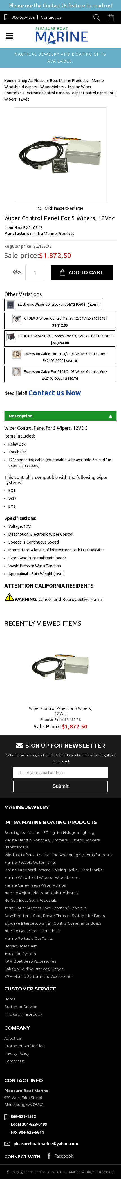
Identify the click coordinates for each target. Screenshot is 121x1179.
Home (10, 999)
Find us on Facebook (23, 1014)
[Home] (62, 42)
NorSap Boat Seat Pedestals (30, 900)
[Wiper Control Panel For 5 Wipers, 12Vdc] (60, 194)
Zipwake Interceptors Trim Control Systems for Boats (52, 923)
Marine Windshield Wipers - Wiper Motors (42, 877)
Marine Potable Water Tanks (30, 862)
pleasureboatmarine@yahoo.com (46, 1143)
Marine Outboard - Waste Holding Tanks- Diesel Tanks (53, 870)
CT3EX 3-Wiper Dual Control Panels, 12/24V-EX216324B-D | (65, 339)
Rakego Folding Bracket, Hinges (33, 969)
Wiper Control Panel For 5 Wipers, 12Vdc (60, 711)
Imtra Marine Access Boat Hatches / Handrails (45, 908)
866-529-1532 (23, 17)
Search (97, 17)
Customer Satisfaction (24, 1045)
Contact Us (51, 17)
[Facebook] (60, 1157)
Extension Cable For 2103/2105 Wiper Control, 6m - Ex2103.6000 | (65, 375)
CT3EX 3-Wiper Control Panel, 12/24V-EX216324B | (65, 321)
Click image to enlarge (64, 208)
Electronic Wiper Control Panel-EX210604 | (59, 304)
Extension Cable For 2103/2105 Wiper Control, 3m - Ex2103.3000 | (65, 357)
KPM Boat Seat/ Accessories (30, 961)
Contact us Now (54, 392)
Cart (112, 17)
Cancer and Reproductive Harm (58, 599)
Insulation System (20, 953)
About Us (12, 1038)
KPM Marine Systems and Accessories (38, 976)
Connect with (22, 1156)
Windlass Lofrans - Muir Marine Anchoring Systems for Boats (58, 854)
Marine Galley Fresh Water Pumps (35, 885)
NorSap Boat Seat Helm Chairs (32, 930)
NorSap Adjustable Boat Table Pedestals (41, 892)
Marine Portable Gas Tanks (28, 938)
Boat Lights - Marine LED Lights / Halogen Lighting (49, 832)
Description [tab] (21, 415)
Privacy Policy (16, 1053)
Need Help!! (15, 393)
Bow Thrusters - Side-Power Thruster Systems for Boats (54, 915)
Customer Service (20, 1006)
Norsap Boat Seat (20, 946)
